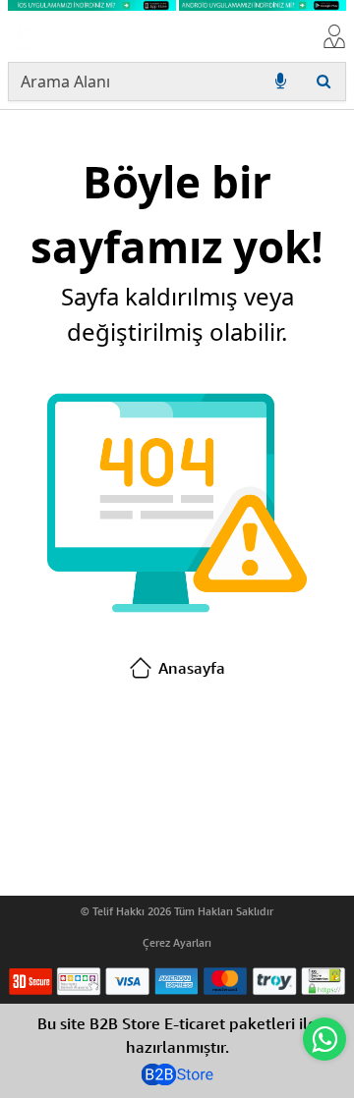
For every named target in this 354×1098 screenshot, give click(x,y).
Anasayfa (191, 668)
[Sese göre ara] (280, 81)
